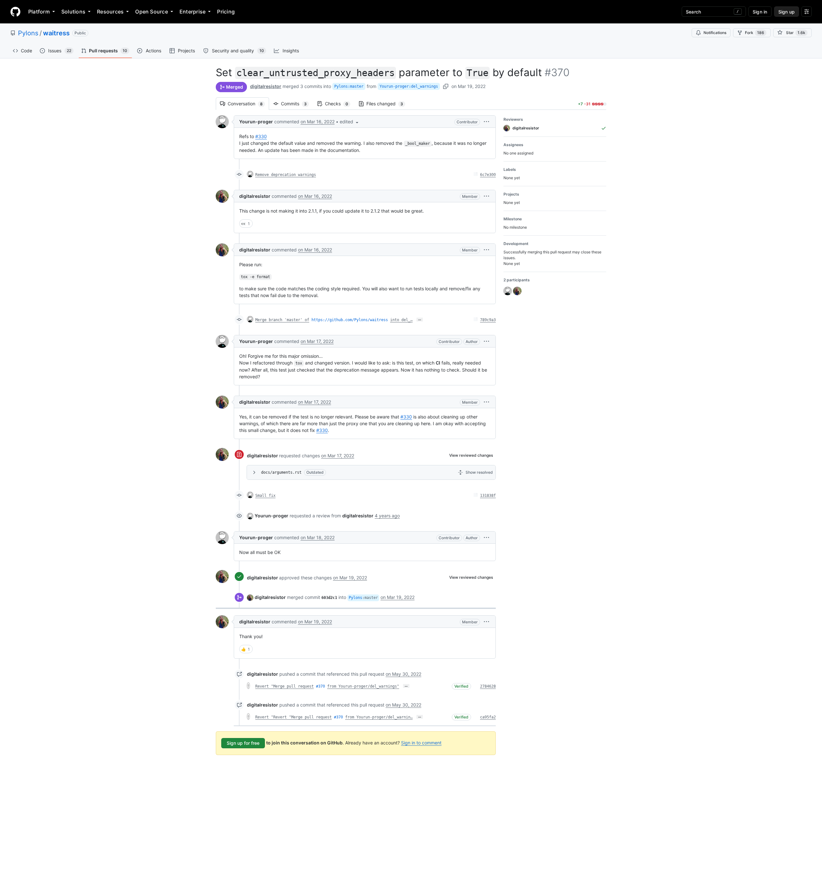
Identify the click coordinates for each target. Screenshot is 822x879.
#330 (261, 136)
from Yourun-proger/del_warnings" (363, 686)
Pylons (28, 33)
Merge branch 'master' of (282, 320)
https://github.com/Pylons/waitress (349, 320)
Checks (339, 103)
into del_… (401, 320)
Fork (754, 32)
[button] (350, 121)
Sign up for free (243, 743)
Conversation (248, 103)
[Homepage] (15, 11)
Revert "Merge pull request (284, 686)
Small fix (265, 495)
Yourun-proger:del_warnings (409, 86)
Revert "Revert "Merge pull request (293, 717)
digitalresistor (265, 86)
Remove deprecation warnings (285, 174)
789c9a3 (488, 320)
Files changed (387, 103)
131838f (488, 495)
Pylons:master (348, 86)
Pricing (226, 11)
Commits (297, 103)
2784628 (488, 686)
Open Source (151, 11)
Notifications (715, 32)
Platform (39, 11)
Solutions (73, 11)
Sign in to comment (421, 742)
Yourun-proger (256, 121)
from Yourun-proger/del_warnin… (379, 717)
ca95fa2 (488, 717)
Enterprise (192, 11)
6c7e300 (488, 174)
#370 (320, 686)
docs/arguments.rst (281, 472)
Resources (110, 11)
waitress (56, 33)
